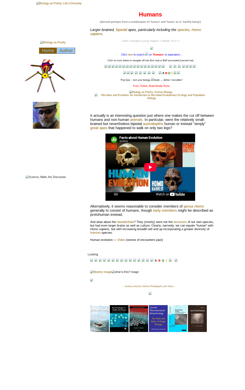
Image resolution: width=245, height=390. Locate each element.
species (183, 30)
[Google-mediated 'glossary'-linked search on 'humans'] (120, 66)
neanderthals (125, 222)
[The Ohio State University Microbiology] (149, 73)
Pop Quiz (125, 80)
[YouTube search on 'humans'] (131, 66)
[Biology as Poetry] (146, 54)
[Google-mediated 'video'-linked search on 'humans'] (134, 66)
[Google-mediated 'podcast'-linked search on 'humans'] (138, 66)
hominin (95, 232)
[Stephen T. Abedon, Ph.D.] (144, 73)
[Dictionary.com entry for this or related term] (123, 66)
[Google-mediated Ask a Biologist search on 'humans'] (170, 67)
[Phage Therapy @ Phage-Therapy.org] (140, 73)
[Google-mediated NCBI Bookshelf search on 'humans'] (190, 66)
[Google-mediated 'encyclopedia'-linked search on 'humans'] (116, 66)
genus (194, 206)
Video (121, 240)
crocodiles (176, 80)
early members (165, 210)
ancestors (180, 222)
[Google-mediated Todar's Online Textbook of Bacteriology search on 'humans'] (183, 67)
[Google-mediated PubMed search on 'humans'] (187, 66)
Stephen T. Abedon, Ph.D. (163, 41)
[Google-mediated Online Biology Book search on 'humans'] (175, 67)
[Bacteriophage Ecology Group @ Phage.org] (136, 73)
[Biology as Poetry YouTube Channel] (132, 73)
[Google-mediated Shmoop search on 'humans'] (179, 67)
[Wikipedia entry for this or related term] (109, 66)
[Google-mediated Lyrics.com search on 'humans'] (152, 66)
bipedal (121, 30)
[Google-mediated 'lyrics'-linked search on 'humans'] (156, 66)
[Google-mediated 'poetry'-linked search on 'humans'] (159, 66)
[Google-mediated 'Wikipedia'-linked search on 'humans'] (113, 66)
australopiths (153, 124)
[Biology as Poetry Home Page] (175, 73)
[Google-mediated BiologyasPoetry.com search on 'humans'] (163, 66)
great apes (98, 128)
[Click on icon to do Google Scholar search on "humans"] (194, 66)
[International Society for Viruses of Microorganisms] (153, 73)
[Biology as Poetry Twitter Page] (128, 73)
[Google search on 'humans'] (141, 66)
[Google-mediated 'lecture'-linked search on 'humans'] (106, 66)
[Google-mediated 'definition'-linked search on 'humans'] (127, 66)
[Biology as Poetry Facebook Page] (124, 73)
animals (136, 120)
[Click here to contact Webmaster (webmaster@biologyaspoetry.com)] (178, 73)
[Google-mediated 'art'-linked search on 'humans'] (149, 66)
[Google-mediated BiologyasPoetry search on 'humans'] (160, 73)
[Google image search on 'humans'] (145, 66)
